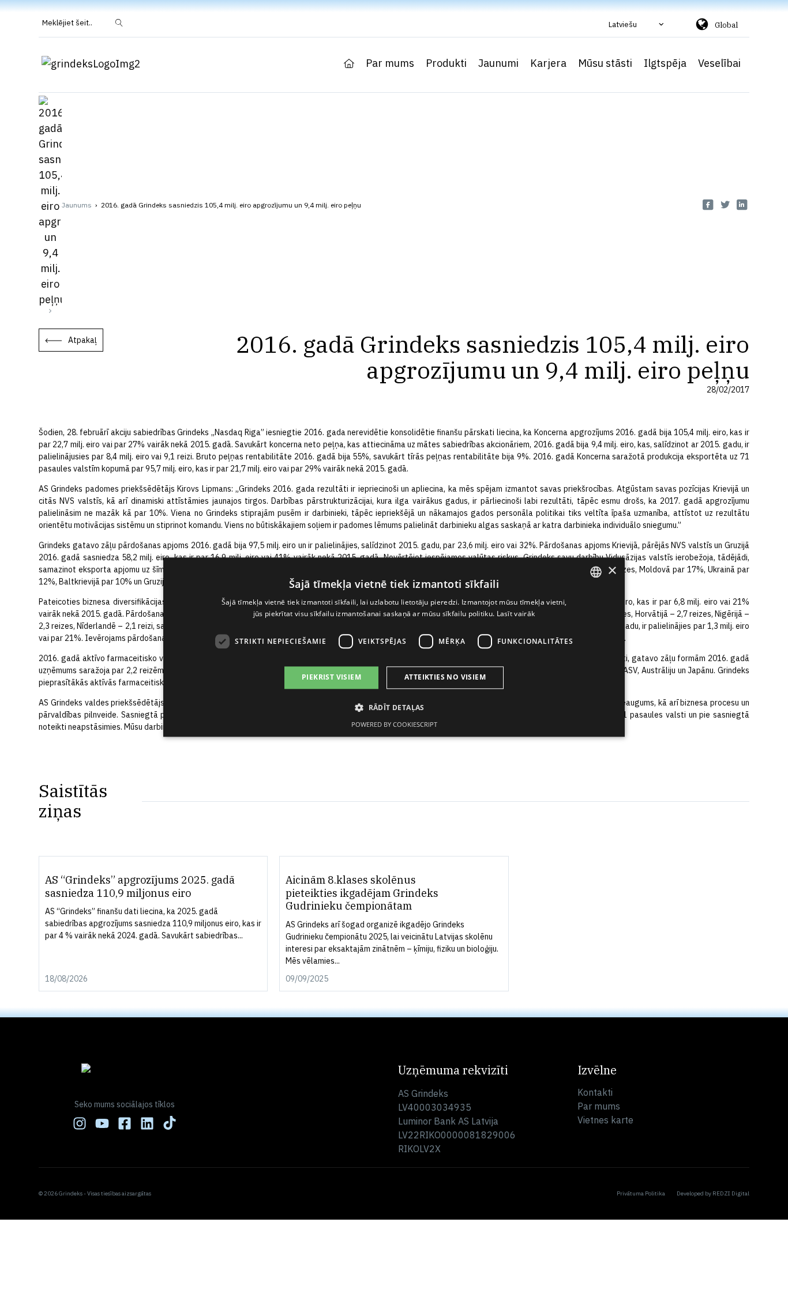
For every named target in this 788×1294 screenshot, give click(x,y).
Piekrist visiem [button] (331, 677)
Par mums (390, 63)
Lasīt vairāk (516, 613)
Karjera (548, 63)
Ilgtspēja (665, 63)
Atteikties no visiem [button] (445, 677)
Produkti (446, 63)
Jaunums (77, 205)
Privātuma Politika (641, 1193)
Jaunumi (498, 63)
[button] (637, 24)
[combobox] (596, 572)
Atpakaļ (82, 340)
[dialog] (394, 647)
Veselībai (719, 63)
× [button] (611, 571)
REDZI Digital (730, 1193)
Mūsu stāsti (605, 63)
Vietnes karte (605, 1120)
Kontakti (595, 1092)
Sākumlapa (349, 63)
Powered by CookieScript (394, 724)
